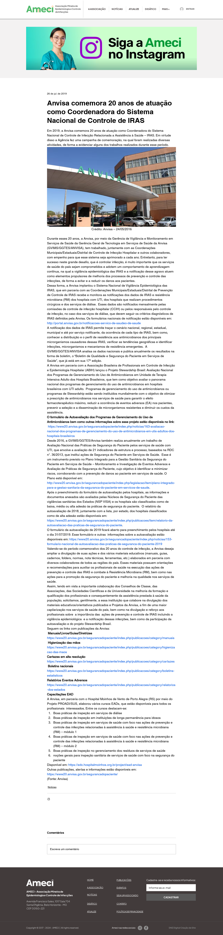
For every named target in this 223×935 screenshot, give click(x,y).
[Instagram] (140, 928)
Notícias (52, 787)
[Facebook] (146, 928)
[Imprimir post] (48, 799)
